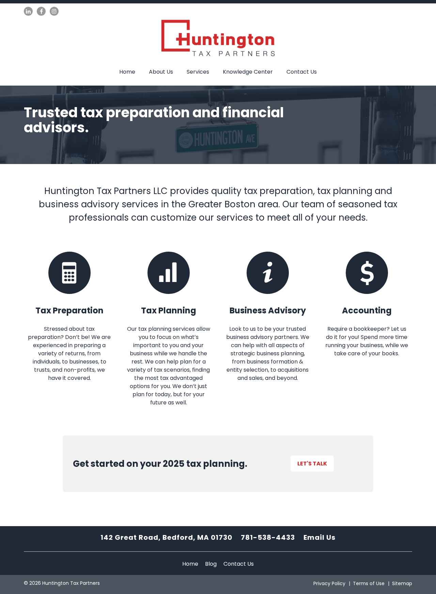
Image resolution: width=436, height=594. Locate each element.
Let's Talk (312, 463)
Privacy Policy (329, 583)
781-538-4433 (268, 537)
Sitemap (402, 583)
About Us (161, 72)
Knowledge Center (248, 72)
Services (198, 72)
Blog (211, 564)
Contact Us (301, 72)
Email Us (319, 537)
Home (127, 72)
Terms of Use (369, 583)
